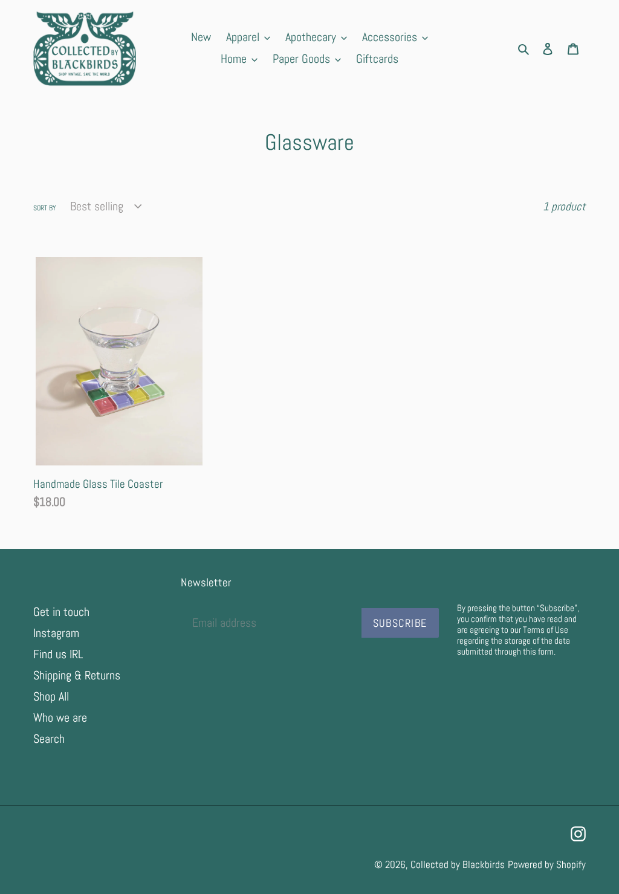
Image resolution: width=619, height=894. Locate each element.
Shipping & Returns (76, 675)
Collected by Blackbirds (457, 864)
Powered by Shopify (547, 864)
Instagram (56, 633)
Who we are (60, 717)
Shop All (51, 696)
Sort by (44, 208)
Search (49, 739)
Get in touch (61, 612)
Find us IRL (58, 654)
